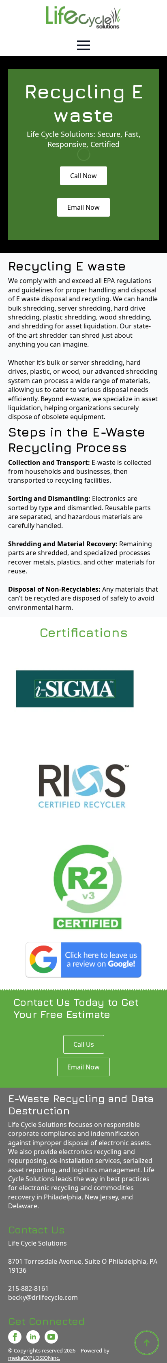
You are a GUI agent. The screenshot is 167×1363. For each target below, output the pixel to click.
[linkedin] (33, 1337)
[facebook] (14, 1337)
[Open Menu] (83, 45)
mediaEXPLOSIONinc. (34, 1357)
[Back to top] (147, 1343)
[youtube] (51, 1337)
